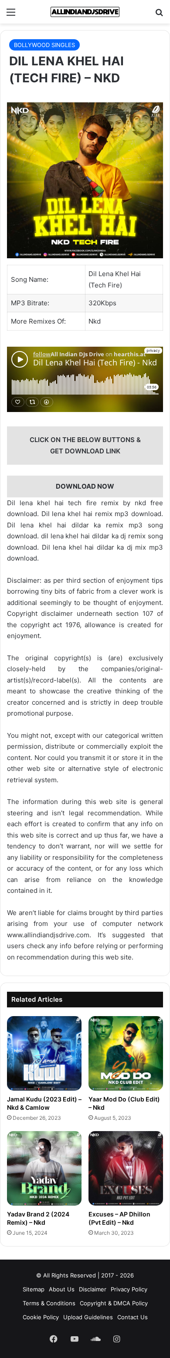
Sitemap (33, 1289)
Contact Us (132, 1317)
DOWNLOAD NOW (85, 486)
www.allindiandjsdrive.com (48, 935)
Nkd (94, 321)
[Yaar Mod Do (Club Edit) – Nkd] (125, 1053)
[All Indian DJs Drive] (85, 11)
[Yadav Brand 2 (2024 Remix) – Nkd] (44, 1168)
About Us (62, 1289)
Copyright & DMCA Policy (114, 1303)
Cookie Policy (41, 1317)
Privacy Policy (129, 1289)
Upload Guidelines (88, 1317)
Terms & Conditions (49, 1303)
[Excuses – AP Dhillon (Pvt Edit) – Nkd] (125, 1168)
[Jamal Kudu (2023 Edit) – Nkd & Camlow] (44, 1053)
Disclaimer (92, 1289)
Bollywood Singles (44, 44)
